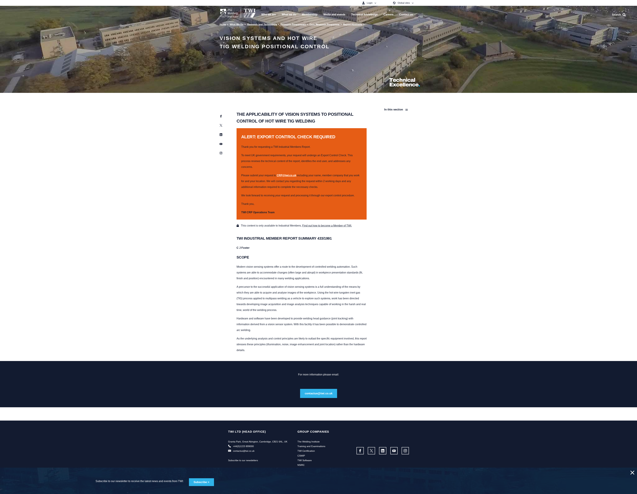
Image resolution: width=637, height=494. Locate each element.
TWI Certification (306, 451)
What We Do (237, 24)
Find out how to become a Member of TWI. (327, 225)
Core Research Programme (325, 24)
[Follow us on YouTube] (394, 450)
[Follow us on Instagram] (405, 450)
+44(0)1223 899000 (243, 446)
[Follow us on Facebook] (360, 450)
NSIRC (301, 465)
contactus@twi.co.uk (318, 393)
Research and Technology (262, 24)
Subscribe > (201, 482)
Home (223, 24)
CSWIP (301, 455)
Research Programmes (293, 24)
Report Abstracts (352, 24)
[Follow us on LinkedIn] (382, 450)
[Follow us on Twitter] (371, 450)
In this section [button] (394, 109)
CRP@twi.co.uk (286, 175)
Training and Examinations (311, 446)
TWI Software (304, 460)
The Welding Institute (308, 441)
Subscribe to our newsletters (243, 460)
